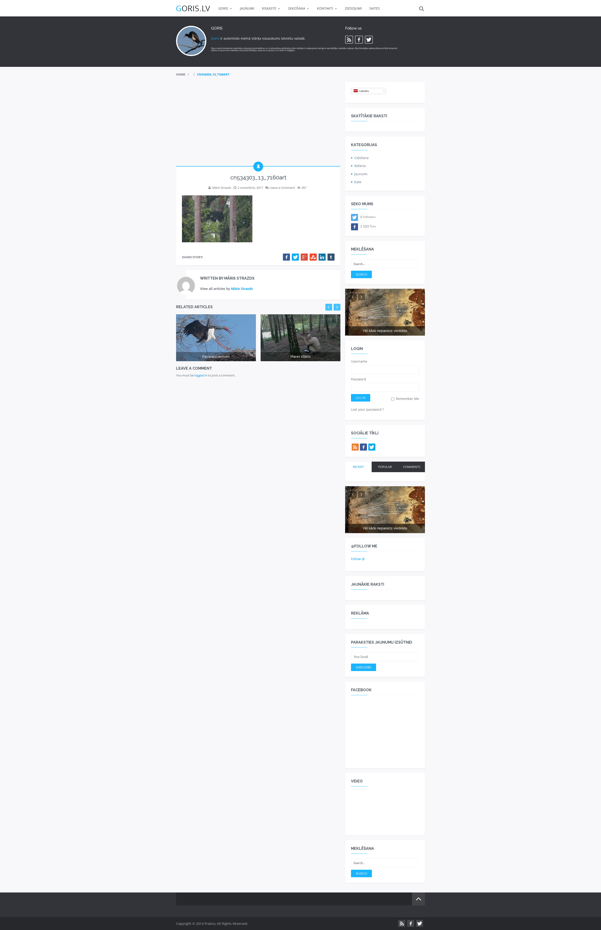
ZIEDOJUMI (353, 8)
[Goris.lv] (193, 8)
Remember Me (407, 398)
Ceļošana (361, 158)
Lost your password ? (367, 409)
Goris (215, 38)
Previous (328, 307)
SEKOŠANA (296, 8)
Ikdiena (360, 165)
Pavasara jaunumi (216, 356)
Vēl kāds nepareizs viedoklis (385, 331)
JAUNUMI (247, 8)
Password (358, 379)
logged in (200, 375)
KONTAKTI (325, 8)
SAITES (374, 8)
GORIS (223, 8)
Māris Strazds (221, 188)
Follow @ (358, 559)
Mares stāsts (300, 356)
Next (337, 307)
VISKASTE (269, 8)
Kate (357, 182)
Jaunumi (360, 174)
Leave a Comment (282, 188)
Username (359, 361)
